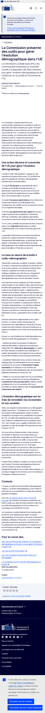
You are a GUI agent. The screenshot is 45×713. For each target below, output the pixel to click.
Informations (8, 42)
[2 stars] (6, 590)
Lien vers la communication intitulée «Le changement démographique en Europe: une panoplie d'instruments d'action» (22, 544)
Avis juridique (7, 662)
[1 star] (4, 590)
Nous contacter (8, 641)
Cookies (5, 654)
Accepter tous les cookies (21, 701)
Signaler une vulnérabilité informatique (16, 645)
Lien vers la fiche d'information (13, 551)
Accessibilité (6, 666)
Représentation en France (11, 578)
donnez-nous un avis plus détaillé (17, 596)
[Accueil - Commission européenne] (8, 7)
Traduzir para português (15, 28)
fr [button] (31, 8)
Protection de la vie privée (11, 658)
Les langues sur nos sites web (13, 649)
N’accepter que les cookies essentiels (26, 708)
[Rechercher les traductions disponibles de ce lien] (10, 501)
